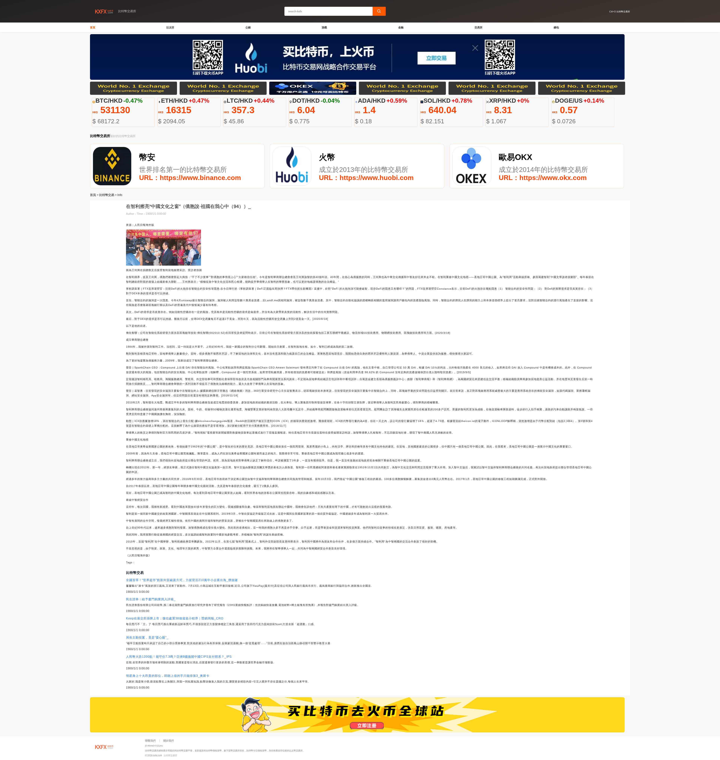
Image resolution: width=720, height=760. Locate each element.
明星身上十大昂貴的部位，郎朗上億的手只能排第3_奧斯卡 (167, 675)
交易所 (478, 27)
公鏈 (248, 27)
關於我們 (168, 740)
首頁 (92, 27)
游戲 (324, 27)
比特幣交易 (106, 195)
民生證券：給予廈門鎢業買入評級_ (151, 599)
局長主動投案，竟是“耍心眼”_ (147, 637)
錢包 (556, 27)
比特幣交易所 (170, 755)
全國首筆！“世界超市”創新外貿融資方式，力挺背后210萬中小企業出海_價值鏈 (182, 580)
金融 (401, 27)
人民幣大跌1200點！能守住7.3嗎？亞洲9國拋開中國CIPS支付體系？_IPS (179, 656)
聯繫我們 (150, 740)
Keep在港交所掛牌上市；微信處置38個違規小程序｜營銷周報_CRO (174, 618)
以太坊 (170, 27)
